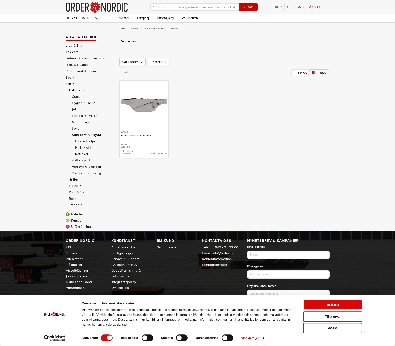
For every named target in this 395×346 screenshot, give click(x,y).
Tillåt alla (332, 305)
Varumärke (130, 62)
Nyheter (123, 18)
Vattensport (81, 160)
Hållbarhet (74, 264)
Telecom (72, 52)
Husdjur (75, 186)
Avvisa (332, 328)
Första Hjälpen (86, 141)
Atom (124, 132)
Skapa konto (166, 247)
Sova (76, 128)
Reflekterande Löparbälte (136, 135)
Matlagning (80, 122)
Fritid (70, 84)
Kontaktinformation (217, 259)
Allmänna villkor (123, 247)
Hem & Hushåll (77, 65)
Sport (70, 77)
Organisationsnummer (262, 286)
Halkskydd (83, 148)
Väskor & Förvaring (86, 173)
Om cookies (120, 288)
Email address (256, 247)
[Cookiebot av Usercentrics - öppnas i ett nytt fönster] (55, 338)
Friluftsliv (77, 90)
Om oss (71, 253)
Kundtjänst (123, 240)
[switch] (147, 337)
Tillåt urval (332, 316)
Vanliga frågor (122, 253)
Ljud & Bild (74, 46)
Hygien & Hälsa (84, 103)
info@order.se (223, 253)
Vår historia (75, 259)
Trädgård (75, 205)
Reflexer (82, 154)
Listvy (303, 73)
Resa (73, 199)
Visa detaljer (250, 338)
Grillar (73, 179)
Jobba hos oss (76, 276)
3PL (69, 247)
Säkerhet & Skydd (86, 135)
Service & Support (125, 259)
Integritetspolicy (123, 282)
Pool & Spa (77, 192)
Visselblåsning (77, 270)
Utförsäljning (165, 18)
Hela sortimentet (80, 18)
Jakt (75, 109)
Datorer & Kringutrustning (86, 58)
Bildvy (321, 73)
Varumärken (190, 18)
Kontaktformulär (214, 264)
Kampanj (143, 18)
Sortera (156, 62)
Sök (250, 7)
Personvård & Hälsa (81, 71)
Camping (78, 97)
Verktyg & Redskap (86, 167)
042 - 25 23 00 (226, 247)
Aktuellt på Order (79, 282)
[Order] (97, 7)
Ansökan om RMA (125, 264)
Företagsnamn (257, 266)
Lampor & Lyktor (84, 116)
